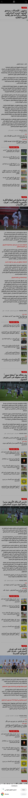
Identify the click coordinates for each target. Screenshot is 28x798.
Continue (24, 794)
